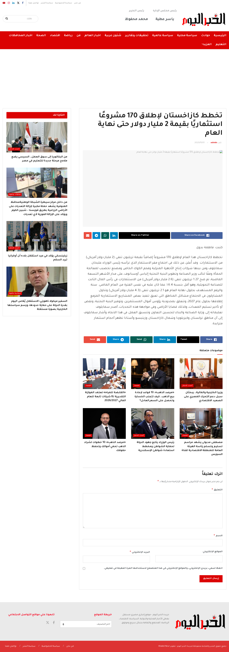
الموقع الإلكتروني (213, 552)
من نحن (77, 3)
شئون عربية (113, 35)
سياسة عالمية (162, 35)
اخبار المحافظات (20, 35)
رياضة (68, 35)
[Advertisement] (114, 76)
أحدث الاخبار (187, 386)
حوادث (205, 35)
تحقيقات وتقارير (136, 35)
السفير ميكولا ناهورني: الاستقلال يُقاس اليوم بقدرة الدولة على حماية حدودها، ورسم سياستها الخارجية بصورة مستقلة (37, 305)
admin (214, 143)
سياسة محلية (187, 35)
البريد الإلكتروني (140, 552)
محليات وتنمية (15, 194)
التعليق (217, 489)
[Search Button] (7, 18)
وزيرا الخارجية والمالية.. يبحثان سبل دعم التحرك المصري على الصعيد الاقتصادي (203, 396)
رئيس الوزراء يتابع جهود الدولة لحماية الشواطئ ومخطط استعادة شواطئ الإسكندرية (155, 446)
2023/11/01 (199, 143)
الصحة (41, 35)
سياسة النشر (47, 3)
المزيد (207, 44)
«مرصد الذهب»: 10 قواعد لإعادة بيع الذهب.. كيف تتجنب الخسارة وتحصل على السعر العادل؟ (154, 396)
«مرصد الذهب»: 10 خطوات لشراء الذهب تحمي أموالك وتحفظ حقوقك (105, 446)
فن (79, 35)
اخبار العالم (92, 35)
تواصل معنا (33, 3)
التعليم (221, 44)
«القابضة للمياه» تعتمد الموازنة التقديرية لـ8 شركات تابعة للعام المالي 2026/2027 (105, 396)
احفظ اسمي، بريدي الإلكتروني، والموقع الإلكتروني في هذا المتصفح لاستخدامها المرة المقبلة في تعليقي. (163, 568)
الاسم (218, 535)
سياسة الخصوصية (63, 3)
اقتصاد (55, 35)
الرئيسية (220, 35)
